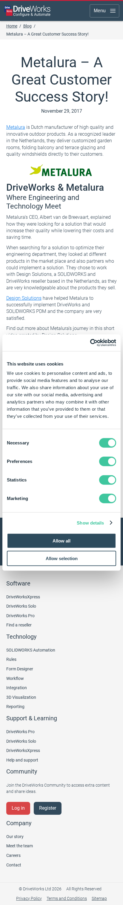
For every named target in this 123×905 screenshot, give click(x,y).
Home (11, 26)
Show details (90, 522)
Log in (18, 808)
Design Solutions (23, 298)
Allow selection (62, 558)
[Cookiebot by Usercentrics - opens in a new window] (90, 343)
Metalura (15, 127)
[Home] (27, 10)
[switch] (107, 461)
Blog (27, 26)
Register (47, 808)
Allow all (61, 540)
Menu (100, 10)
